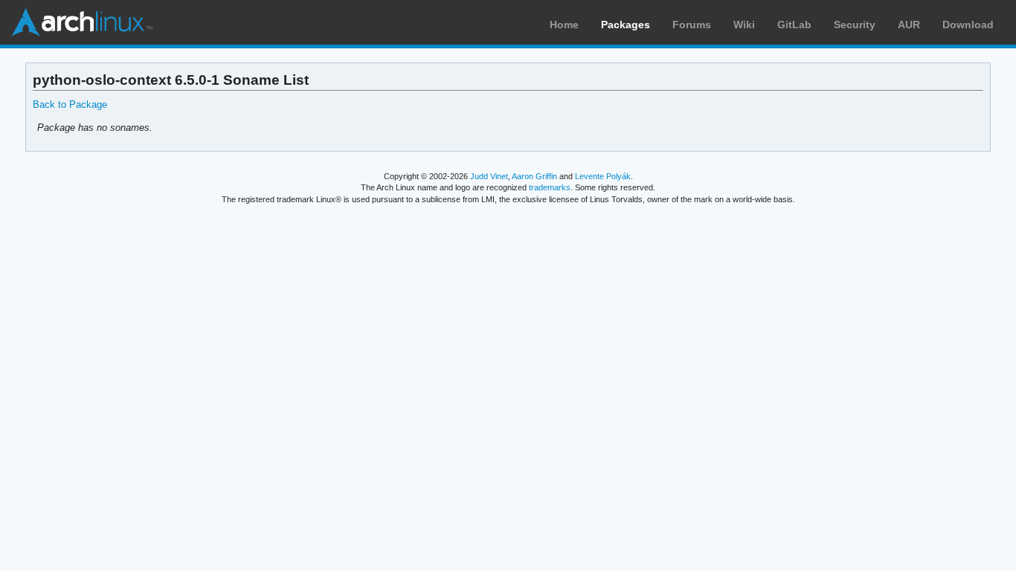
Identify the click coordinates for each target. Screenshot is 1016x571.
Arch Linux (81, 22)
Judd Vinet (489, 176)
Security (854, 24)
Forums (691, 24)
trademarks (549, 187)
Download (968, 24)
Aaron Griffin (534, 176)
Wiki (744, 24)
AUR (909, 24)
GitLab (794, 24)
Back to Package (70, 104)
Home (564, 24)
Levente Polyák (603, 176)
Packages (625, 24)
